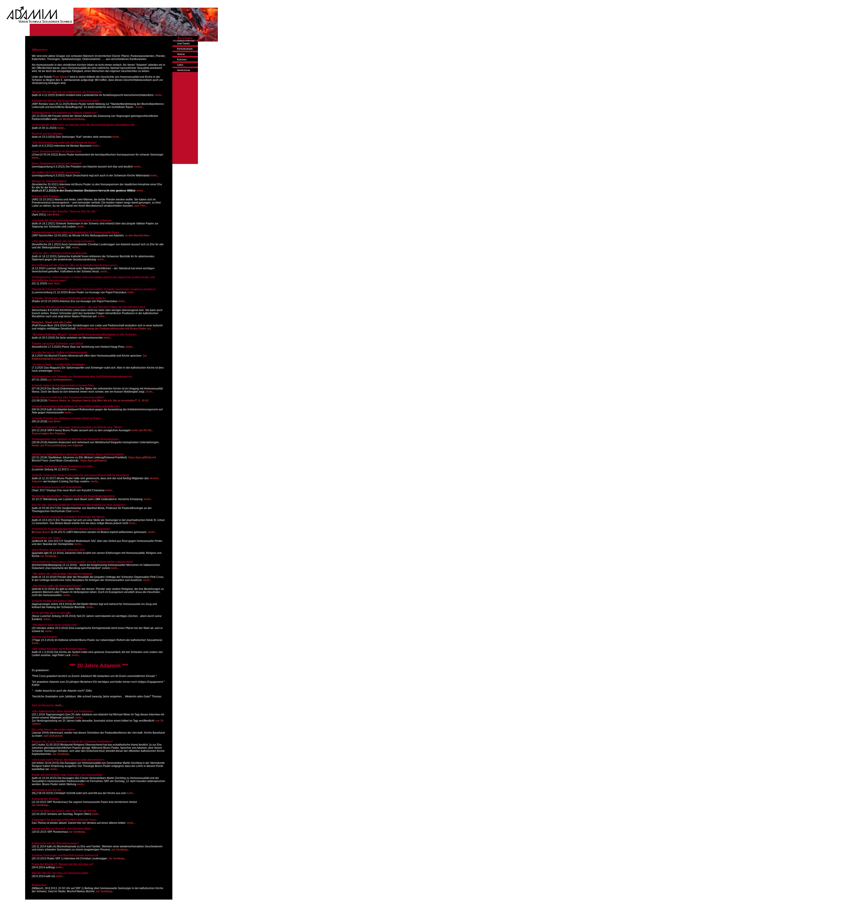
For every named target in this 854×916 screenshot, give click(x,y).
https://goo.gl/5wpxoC (93, 460)
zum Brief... (54, 214)
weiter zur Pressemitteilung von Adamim (57, 445)
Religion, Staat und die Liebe (52, 322)
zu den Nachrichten (137, 235)
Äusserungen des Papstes (48, 433)
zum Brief (54, 421)
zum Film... (140, 205)
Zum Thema (60, 76)
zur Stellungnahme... (61, 379)
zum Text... (54, 283)
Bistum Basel (41, 532)
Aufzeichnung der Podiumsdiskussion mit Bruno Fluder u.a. (114, 328)
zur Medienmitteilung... (72, 119)
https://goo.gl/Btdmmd (142, 457)
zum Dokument (52, 735)
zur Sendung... (49, 556)
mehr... (159, 95)
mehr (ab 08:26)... (142, 430)
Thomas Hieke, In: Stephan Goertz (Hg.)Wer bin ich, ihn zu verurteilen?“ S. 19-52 (98, 400)
